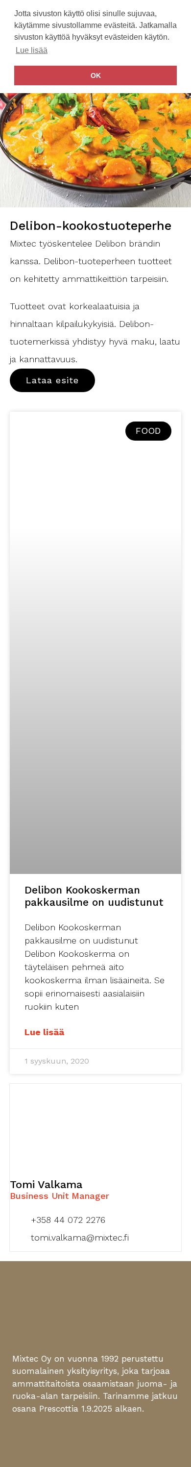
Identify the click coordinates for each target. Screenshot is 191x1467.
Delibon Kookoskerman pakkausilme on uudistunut (94, 896)
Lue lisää (44, 1032)
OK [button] (96, 75)
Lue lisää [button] (32, 50)
